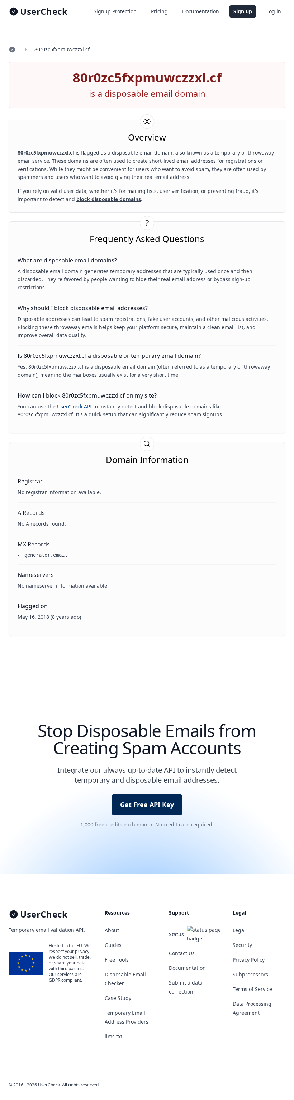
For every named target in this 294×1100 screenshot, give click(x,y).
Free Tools (117, 959)
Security (242, 945)
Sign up (242, 11)
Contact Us (182, 953)
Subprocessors (250, 974)
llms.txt (113, 1036)
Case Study (118, 998)
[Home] (12, 49)
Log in (273, 11)
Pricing (159, 11)
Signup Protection (115, 11)
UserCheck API (75, 406)
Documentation (200, 11)
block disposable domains (108, 199)
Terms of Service (252, 989)
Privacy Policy (249, 959)
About (112, 930)
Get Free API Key (147, 804)
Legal (239, 930)
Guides (113, 945)
